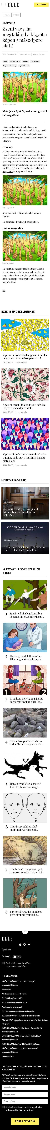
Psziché (16, 15)
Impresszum (6, 990)
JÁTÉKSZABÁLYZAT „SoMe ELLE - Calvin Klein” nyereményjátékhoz (21, 1038)
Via (4, 290)
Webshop (41, 5)
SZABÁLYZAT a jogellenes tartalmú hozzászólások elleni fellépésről (25, 1022)
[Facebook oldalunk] (20, 944)
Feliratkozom (25, 1121)
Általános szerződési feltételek (14, 994)
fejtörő (25, 61)
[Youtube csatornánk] (29, 944)
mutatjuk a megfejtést (28, 221)
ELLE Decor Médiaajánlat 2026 (14, 1003)
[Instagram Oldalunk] (24, 944)
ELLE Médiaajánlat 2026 (12, 998)
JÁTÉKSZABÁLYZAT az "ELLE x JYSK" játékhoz (21, 1044)
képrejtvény (35, 61)
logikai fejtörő (24, 66)
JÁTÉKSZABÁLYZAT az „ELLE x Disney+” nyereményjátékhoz (18, 983)
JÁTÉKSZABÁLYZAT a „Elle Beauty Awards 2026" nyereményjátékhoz (22, 1030)
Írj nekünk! (6, 949)
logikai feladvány (9, 66)
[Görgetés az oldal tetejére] (25, 931)
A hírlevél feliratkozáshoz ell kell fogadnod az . (24, 1108)
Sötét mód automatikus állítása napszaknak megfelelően (18, 964)
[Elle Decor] (13, 5)
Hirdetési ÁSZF (8, 1057)
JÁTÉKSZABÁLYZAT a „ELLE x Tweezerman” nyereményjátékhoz (20, 1050)
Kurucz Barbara (39, 54)
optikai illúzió (15, 61)
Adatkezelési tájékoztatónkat (20, 1110)
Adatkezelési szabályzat (12, 1007)
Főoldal (7, 15)
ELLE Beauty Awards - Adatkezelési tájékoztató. (21, 1016)
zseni (5, 61)
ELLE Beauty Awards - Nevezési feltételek (18, 1012)
